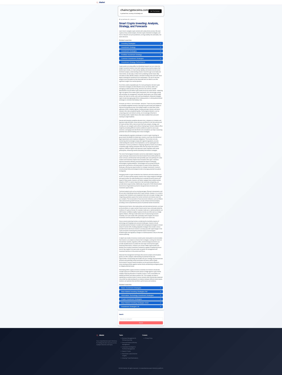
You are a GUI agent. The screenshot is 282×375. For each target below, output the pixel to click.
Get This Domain (155, 11)
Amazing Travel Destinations (130, 358)
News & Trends (126, 351)
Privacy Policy (148, 338)
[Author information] (129, 19)
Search (141, 322)
